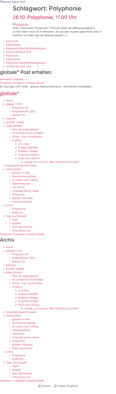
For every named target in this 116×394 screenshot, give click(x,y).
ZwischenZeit (13, 169)
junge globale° (14, 125)
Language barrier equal (25, 190)
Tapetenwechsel (21, 183)
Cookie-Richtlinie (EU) (18, 51)
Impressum (12, 41)
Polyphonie (18, 194)
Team (15, 219)
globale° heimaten (22, 197)
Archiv (9, 205)
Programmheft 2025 (23, 111)
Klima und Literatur (29, 158)
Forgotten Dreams (28, 154)
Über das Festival (22, 226)
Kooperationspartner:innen (21, 165)
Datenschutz (13, 44)
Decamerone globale (24, 176)
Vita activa (18, 187)
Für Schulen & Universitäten (27, 132)
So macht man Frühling (25, 179)
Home (9, 100)
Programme (18, 208)
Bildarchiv (17, 212)
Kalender (11, 118)
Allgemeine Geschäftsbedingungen (26, 48)
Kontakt (16, 223)
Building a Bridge (27, 151)
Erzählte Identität (28, 147)
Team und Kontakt (16, 216)
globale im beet (21, 172)
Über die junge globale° (25, 129)
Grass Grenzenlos (22, 201)
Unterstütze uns (21, 230)
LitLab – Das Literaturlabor (27, 136)
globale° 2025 (14, 104)
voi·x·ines (23, 143)
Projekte (17, 140)
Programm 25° (20, 107)
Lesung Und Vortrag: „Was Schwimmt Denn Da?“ (51, 161)
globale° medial (15, 122)
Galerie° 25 (18, 114)
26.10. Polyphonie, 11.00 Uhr (45, 17)
